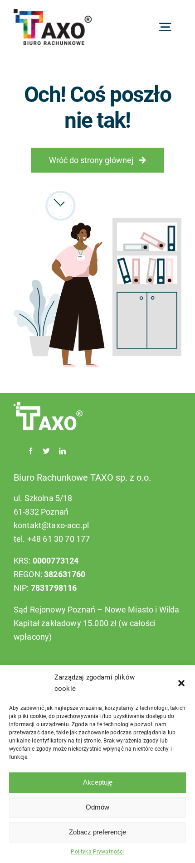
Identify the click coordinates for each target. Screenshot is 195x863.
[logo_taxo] (53, 13)
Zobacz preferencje (97, 832)
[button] (181, 683)
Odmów (97, 807)
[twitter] (46, 451)
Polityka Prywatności (97, 852)
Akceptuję (97, 782)
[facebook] (30, 451)
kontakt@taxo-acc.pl (51, 525)
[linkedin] (62, 451)
